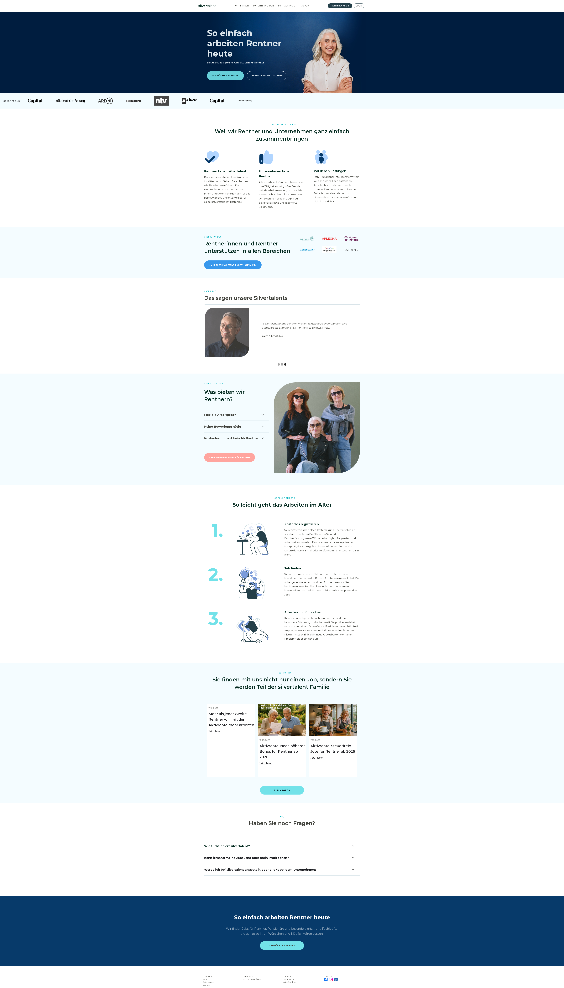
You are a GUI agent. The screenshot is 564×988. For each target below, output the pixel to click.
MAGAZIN (305, 6)
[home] (207, 6)
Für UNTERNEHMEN (263, 6)
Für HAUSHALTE (286, 6)
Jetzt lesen (215, 731)
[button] (360, 335)
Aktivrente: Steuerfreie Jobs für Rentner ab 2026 (332, 749)
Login (359, 6)
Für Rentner (241, 6)
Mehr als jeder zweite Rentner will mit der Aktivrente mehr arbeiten (231, 719)
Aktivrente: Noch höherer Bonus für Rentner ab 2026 (282, 751)
